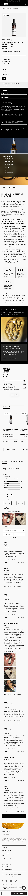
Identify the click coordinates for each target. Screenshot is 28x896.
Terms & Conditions (5, 885)
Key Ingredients (5, 97)
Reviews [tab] (4, 461)
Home (3, 8)
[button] (12, 395)
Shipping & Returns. (7, 84)
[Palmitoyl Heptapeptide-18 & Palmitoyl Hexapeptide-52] (14, 322)
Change (19, 874)
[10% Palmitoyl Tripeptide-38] (21, 327)
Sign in (4, 855)
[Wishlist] (25, 39)
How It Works (5, 93)
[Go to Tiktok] (16, 881)
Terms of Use (20, 841)
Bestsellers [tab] (6, 406)
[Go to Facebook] (2, 881)
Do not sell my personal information (10, 887)
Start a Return (6, 850)
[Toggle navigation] (2, 4)
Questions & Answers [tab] (17, 461)
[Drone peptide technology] (18, 335)
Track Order (5, 853)
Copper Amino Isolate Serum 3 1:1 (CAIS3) (10, 430)
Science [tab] (3, 187)
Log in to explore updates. (14, 1)
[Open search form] (16, 4)
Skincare (8, 8)
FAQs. (19, 83)
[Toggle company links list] (24, 866)
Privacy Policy (14, 841)
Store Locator (6, 858)
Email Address (5, 834)
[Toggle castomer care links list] (24, 864)
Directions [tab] (12, 187)
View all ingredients (9, 359)
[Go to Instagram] (6, 881)
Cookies (20, 887)
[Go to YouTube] (11, 881)
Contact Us (7, 842)
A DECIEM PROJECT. (6, 888)
